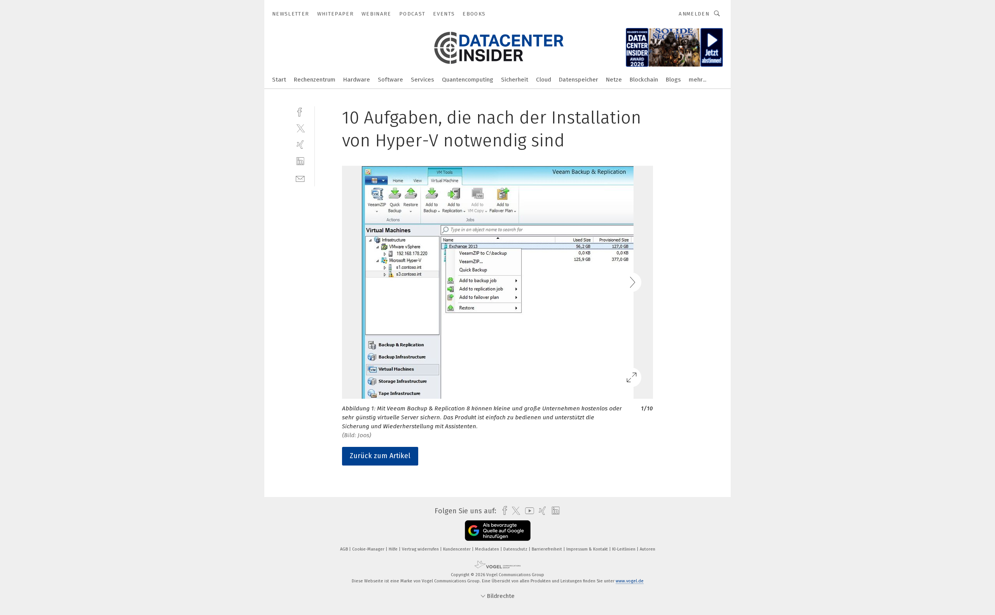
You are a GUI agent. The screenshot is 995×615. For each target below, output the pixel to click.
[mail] (300, 178)
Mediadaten (487, 549)
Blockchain (644, 79)
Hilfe (394, 549)
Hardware (356, 79)
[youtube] (527, 511)
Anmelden (694, 13)
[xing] (300, 144)
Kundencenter (457, 549)
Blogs (673, 79)
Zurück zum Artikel (380, 456)
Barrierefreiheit (547, 549)
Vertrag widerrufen (421, 549)
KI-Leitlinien (624, 549)
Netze (614, 79)
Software (390, 79)
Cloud (543, 79)
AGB (344, 549)
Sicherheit (514, 79)
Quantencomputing (467, 79)
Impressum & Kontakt (587, 549)
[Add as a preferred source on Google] (498, 530)
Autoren (647, 549)
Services (422, 79)
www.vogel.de (630, 581)
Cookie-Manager (369, 549)
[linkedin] (300, 161)
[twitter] (300, 128)
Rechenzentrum (314, 79)
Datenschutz (516, 549)
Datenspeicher (578, 79)
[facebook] (300, 111)
